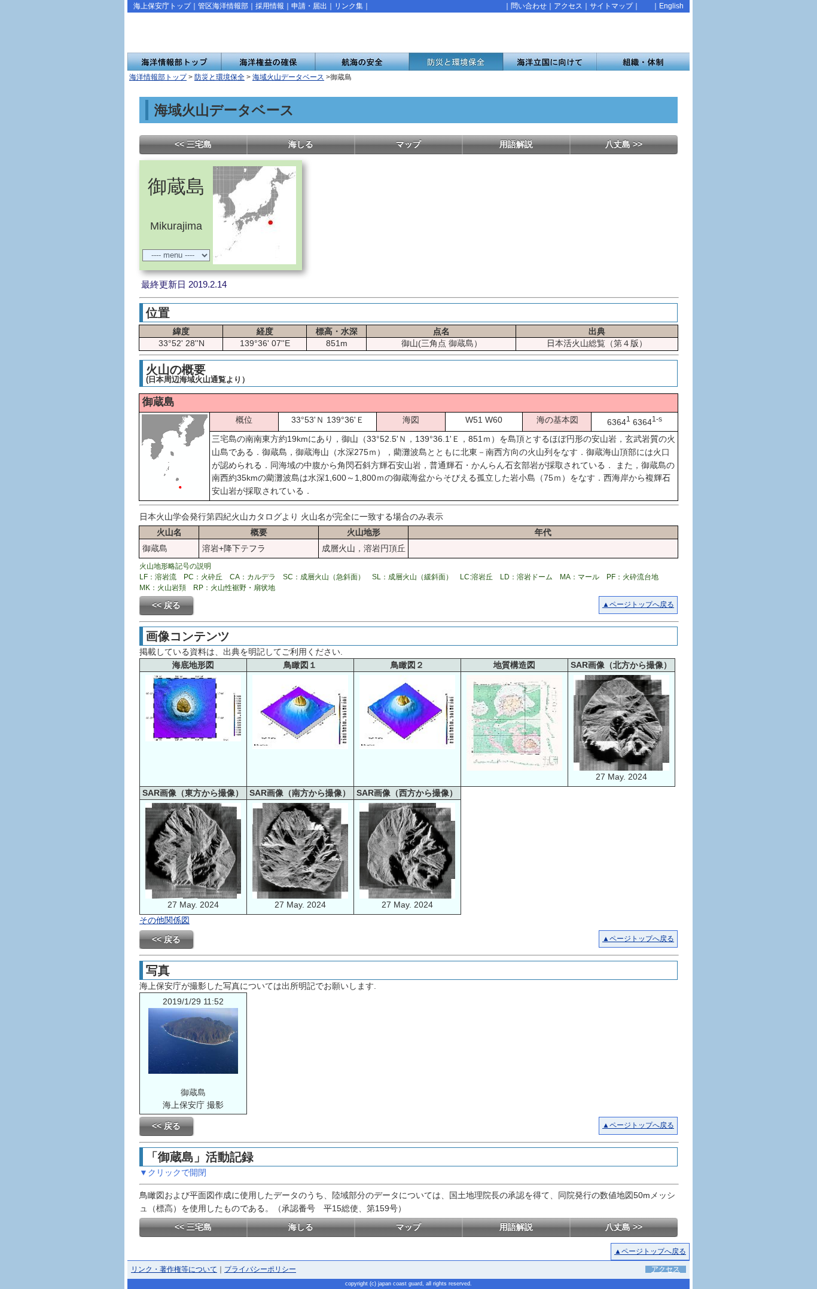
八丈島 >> (623, 144)
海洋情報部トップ (158, 77)
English (671, 6)
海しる (300, 144)
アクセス (568, 6)
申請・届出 (309, 6)
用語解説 (516, 144)
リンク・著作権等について (174, 1269)
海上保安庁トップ (162, 6)
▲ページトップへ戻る (638, 604)
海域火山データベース (288, 77)
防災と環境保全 (219, 77)
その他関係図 (164, 920)
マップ (408, 144)
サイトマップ (611, 6)
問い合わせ (529, 6)
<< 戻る (166, 605)
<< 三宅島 (193, 144)
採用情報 (269, 6)
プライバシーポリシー (260, 1269)
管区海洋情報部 (223, 6)
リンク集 (348, 6)
